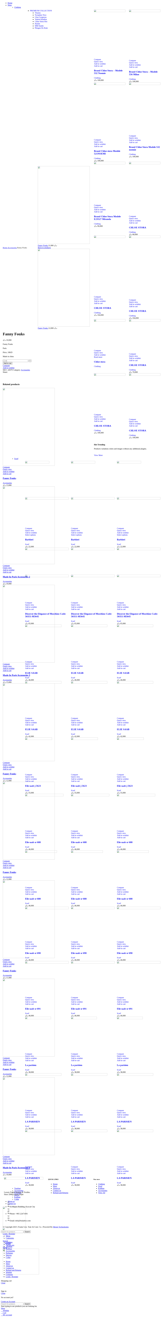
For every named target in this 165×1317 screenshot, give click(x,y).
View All (101, 1193)
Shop (55, 1186)
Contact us (57, 1191)
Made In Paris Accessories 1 (16, 1167)
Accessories (12, 248)
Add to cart (7, 363)
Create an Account (8, 1301)
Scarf (100, 1186)
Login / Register (12, 1277)
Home (5, 248)
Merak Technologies (61, 1227)
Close (3, 1283)
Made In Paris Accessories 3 (16, 675)
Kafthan (101, 1188)
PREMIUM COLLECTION (41, 11)
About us (56, 1188)
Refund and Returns (60, 1193)
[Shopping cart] (3, 1276)
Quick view (7, 469)
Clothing (17, 7)
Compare (9, 1275)
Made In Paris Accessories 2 (16, 577)
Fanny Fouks (43, 245)
